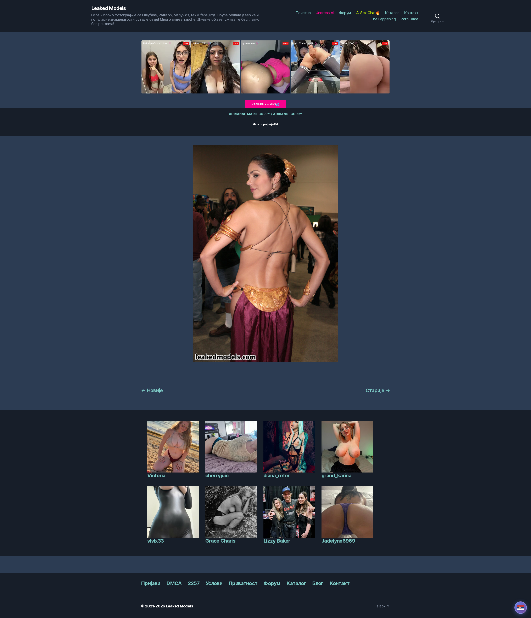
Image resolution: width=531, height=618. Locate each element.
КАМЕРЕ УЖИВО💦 (265, 104)
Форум (345, 13)
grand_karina (336, 476)
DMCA (173, 583)
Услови (214, 583)
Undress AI (325, 13)
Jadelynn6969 (338, 541)
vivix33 (155, 541)
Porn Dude (409, 19)
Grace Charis (220, 541)
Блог (317, 583)
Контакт (411, 13)
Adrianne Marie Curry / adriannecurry (265, 114)
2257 (194, 583)
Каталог (392, 13)
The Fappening (383, 19)
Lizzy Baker (276, 541)
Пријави (150, 583)
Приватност (243, 583)
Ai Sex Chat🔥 (368, 13)
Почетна (303, 13)
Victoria (156, 476)
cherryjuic (216, 476)
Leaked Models (108, 8)
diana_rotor (276, 476)
